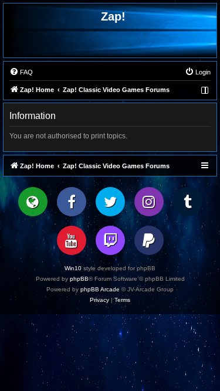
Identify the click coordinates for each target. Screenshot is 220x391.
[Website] (33, 201)
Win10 (73, 268)
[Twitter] (110, 201)
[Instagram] (149, 201)
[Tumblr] (187, 201)
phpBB (79, 279)
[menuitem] (21, 72)
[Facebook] (71, 201)
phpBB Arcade (100, 289)
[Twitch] (110, 240)
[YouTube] (71, 240)
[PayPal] (149, 240)
